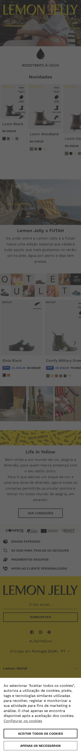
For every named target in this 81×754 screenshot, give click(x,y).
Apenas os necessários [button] (40, 745)
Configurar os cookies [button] (23, 721)
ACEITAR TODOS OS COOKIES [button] (40, 733)
